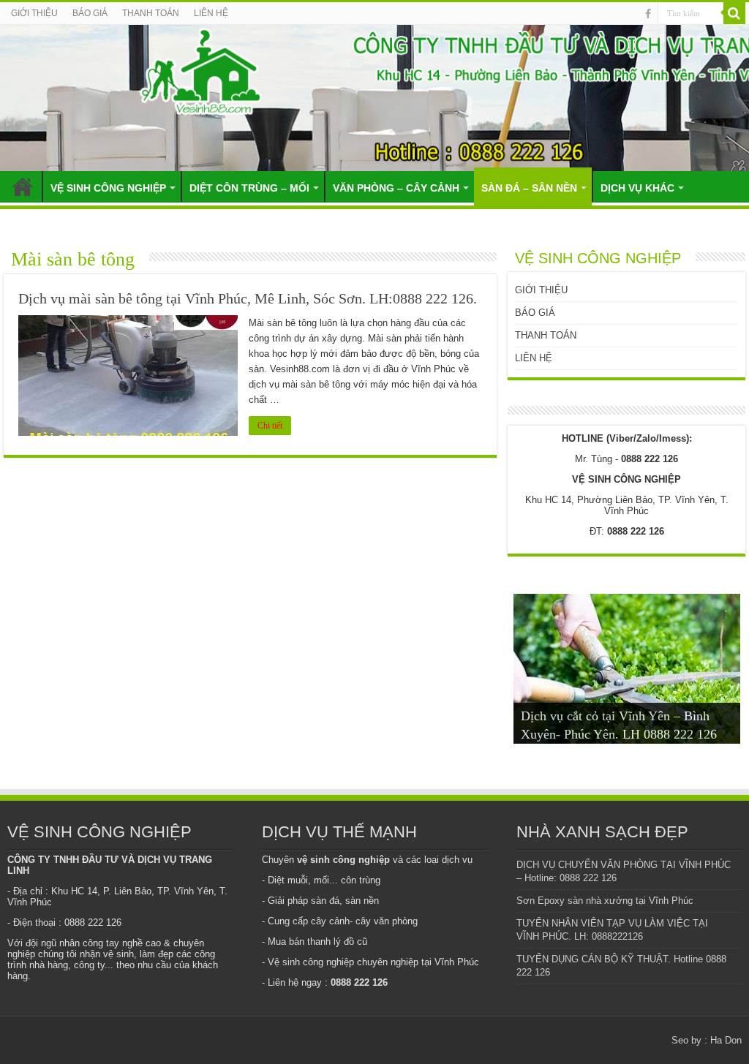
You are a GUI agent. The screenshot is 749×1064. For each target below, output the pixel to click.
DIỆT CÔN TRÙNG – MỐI (249, 188)
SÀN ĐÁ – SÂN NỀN (529, 188)
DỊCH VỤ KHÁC (637, 188)
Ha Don (726, 1040)
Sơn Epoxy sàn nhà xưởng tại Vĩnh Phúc (604, 900)
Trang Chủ (23, 186)
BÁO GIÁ (90, 13)
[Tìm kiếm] (734, 13)
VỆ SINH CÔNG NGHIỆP (108, 188)
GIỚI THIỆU (34, 13)
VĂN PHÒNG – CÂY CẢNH (396, 188)
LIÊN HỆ (211, 13)
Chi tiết (269, 425)
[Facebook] (648, 14)
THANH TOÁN (150, 13)
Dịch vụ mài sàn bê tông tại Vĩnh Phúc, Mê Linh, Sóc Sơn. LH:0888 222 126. (247, 298)
